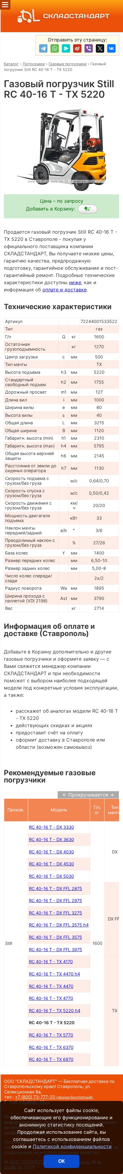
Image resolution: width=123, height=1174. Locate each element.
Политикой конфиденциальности (72, 1146)
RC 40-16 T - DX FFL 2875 (55, 888)
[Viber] (89, 48)
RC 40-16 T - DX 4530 (51, 863)
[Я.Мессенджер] (66, 48)
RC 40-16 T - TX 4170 (51, 961)
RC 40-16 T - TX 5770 (51, 1034)
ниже (75, 282)
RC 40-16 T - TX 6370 (51, 1047)
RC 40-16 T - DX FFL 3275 (55, 912)
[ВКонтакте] (111, 48)
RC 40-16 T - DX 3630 (51, 839)
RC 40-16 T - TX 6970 (51, 1059)
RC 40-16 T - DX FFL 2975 (55, 900)
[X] (100, 48)
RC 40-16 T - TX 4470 (51, 986)
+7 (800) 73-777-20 (54, 1096)
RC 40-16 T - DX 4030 (51, 851)
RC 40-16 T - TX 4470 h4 (54, 973)
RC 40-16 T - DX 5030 (51, 876)
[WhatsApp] (55, 48)
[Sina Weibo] (77, 48)
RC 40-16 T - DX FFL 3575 (55, 937)
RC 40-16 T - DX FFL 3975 (55, 949)
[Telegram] (43, 48)
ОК (61, 1161)
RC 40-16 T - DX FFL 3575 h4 (59, 924)
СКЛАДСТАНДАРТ (76, 16)
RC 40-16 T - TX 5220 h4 (54, 1010)
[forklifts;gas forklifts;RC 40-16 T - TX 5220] (87, 209)
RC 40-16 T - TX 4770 (51, 998)
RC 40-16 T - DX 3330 (51, 827)
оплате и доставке (64, 290)
